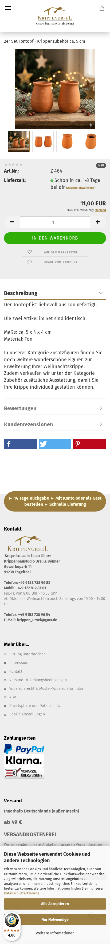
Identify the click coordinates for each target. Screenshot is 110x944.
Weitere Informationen (55, 933)
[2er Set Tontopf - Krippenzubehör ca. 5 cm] (55, 89)
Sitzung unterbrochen (27, 654)
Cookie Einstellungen (27, 714)
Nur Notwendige (55, 919)
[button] (12, 222)
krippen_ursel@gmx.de (37, 620)
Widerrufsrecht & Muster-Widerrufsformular (46, 688)
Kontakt (15, 671)
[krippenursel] (55, 16)
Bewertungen (20, 408)
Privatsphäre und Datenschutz (35, 705)
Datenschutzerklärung (21, 893)
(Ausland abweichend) (81, 188)
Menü (8, 8)
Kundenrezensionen (28, 424)
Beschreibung (20, 293)
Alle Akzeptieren (55, 904)
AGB (12, 697)
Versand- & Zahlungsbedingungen (38, 680)
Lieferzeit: (15, 180)
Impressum (18, 662)
